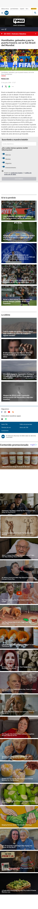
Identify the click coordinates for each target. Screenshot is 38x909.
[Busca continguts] (35, 13)
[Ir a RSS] (13, 412)
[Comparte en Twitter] (6, 86)
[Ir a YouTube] (9, 412)
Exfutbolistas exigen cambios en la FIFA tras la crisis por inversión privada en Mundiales (19, 238)
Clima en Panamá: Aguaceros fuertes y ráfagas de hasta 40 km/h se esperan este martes (18, 376)
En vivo (34, 8)
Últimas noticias (5, 8)
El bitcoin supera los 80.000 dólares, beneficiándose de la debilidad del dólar (17, 355)
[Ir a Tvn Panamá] (18, 13)
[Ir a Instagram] (5, 412)
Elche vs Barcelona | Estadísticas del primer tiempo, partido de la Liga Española (17, 301)
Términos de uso (6, 427)
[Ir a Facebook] (2, 412)
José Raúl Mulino (14, 8)
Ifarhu (27, 8)
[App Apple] (2, 419)
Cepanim (22, 8)
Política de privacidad (26, 424)
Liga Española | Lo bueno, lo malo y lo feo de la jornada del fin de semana (18, 217)
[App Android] (6, 419)
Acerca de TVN (24, 427)
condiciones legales (16, 173)
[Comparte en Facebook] (2, 86)
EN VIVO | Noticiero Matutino (15, 34)
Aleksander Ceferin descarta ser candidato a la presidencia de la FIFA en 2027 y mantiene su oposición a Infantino (19, 258)
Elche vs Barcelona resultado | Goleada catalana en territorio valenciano (18, 281)
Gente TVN (4, 424)
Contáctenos (4, 430)
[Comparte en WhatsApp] (9, 86)
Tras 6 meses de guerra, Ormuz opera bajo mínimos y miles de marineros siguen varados (18, 333)
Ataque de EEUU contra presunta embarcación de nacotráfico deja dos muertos (18, 397)
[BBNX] (3, 436)
